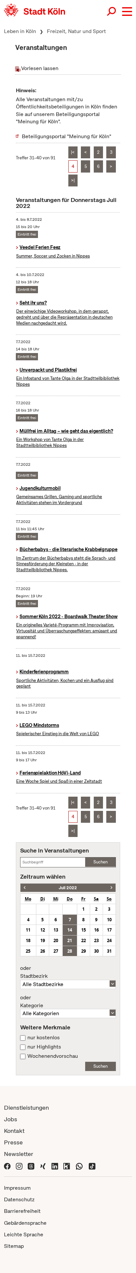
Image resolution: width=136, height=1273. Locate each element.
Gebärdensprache (25, 1222)
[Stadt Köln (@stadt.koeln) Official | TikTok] (92, 1165)
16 (96, 930)
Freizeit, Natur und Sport (76, 31)
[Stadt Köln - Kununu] (66, 1165)
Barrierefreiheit (22, 1211)
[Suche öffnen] (112, 11)
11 (28, 930)
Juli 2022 (68, 888)
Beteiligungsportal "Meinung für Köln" (66, 136)
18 (28, 940)
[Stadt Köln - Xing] (43, 1165)
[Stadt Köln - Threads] (31, 1165)
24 (109, 940)
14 (69, 930)
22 (83, 940)
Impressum (17, 1187)
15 (83, 930)
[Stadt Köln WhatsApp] (79, 1165)
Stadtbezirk (34, 972)
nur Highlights (44, 1047)
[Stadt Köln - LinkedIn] (54, 1165)
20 (55, 940)
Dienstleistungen (26, 1107)
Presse (13, 1142)
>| (73, 180)
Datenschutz (19, 1199)
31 (109, 951)
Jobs (10, 1119)
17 (109, 930)
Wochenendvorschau (52, 1056)
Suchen (100, 862)
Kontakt (14, 1130)
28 (69, 951)
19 (42, 940)
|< (73, 152)
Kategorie (31, 1001)
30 (96, 951)
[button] (127, 11)
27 (55, 951)
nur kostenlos (43, 1037)
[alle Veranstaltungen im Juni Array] (24, 888)
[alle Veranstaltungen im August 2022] (111, 888)
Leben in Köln (20, 31)
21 (69, 940)
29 (83, 951)
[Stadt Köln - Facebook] (7, 1165)
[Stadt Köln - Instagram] (19, 1165)
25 (28, 951)
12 (42, 930)
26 (42, 951)
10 (109, 920)
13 (55, 930)
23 (96, 940)
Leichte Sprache (23, 1234)
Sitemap (14, 1246)
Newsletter (18, 1154)
